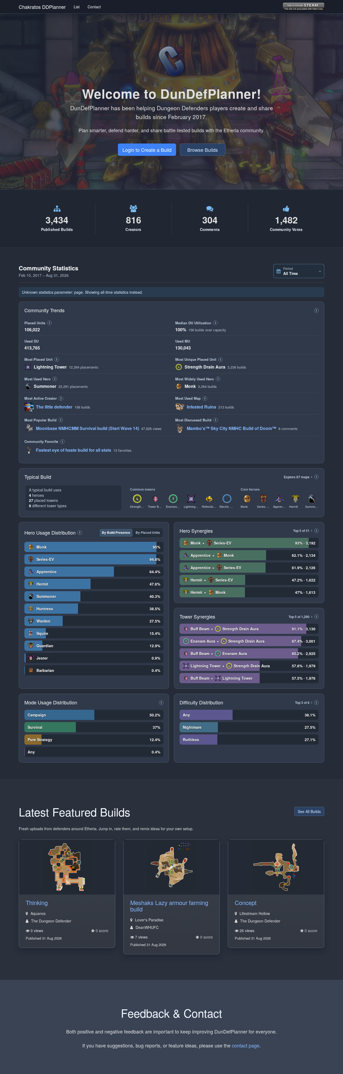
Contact (94, 6)
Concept (245, 902)
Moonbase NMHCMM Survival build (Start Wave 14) (87, 428)
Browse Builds (202, 149)
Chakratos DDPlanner (42, 6)
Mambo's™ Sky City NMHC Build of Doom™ (231, 428)
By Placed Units (148, 532)
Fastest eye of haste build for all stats (73, 450)
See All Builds (309, 811)
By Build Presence (116, 532)
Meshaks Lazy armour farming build (169, 905)
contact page (245, 1045)
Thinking (37, 902)
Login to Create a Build (147, 149)
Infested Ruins (201, 407)
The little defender (54, 407)
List (77, 6)
